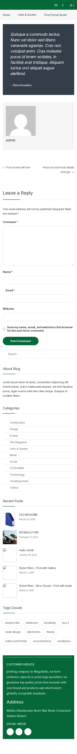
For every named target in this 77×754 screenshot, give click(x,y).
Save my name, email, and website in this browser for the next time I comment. (40, 329)
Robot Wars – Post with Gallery (37, 568)
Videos (14, 487)
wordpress (64, 641)
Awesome (32, 622)
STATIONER (17, 468)
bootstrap (50, 622)
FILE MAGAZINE (28, 514)
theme (50, 631)
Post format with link (16, 167)
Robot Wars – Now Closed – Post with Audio (45, 585)
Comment (10, 222)
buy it (65, 622)
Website (8, 308)
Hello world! (26, 550)
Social (13, 461)
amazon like (12, 622)
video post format (16, 641)
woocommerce (42, 641)
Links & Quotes (27, 14)
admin (10, 140)
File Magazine (18, 442)
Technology (17, 474)
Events (14, 435)
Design (14, 429)
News (13, 455)
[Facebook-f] (10, 731)
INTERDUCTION (28, 532)
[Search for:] (38, 354)
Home (6, 14)
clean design (13, 631)
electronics (33, 631)
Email (10, 290)
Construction (17, 422)
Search (56, 5)
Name (8, 271)
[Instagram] (19, 731)
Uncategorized (19, 481)
